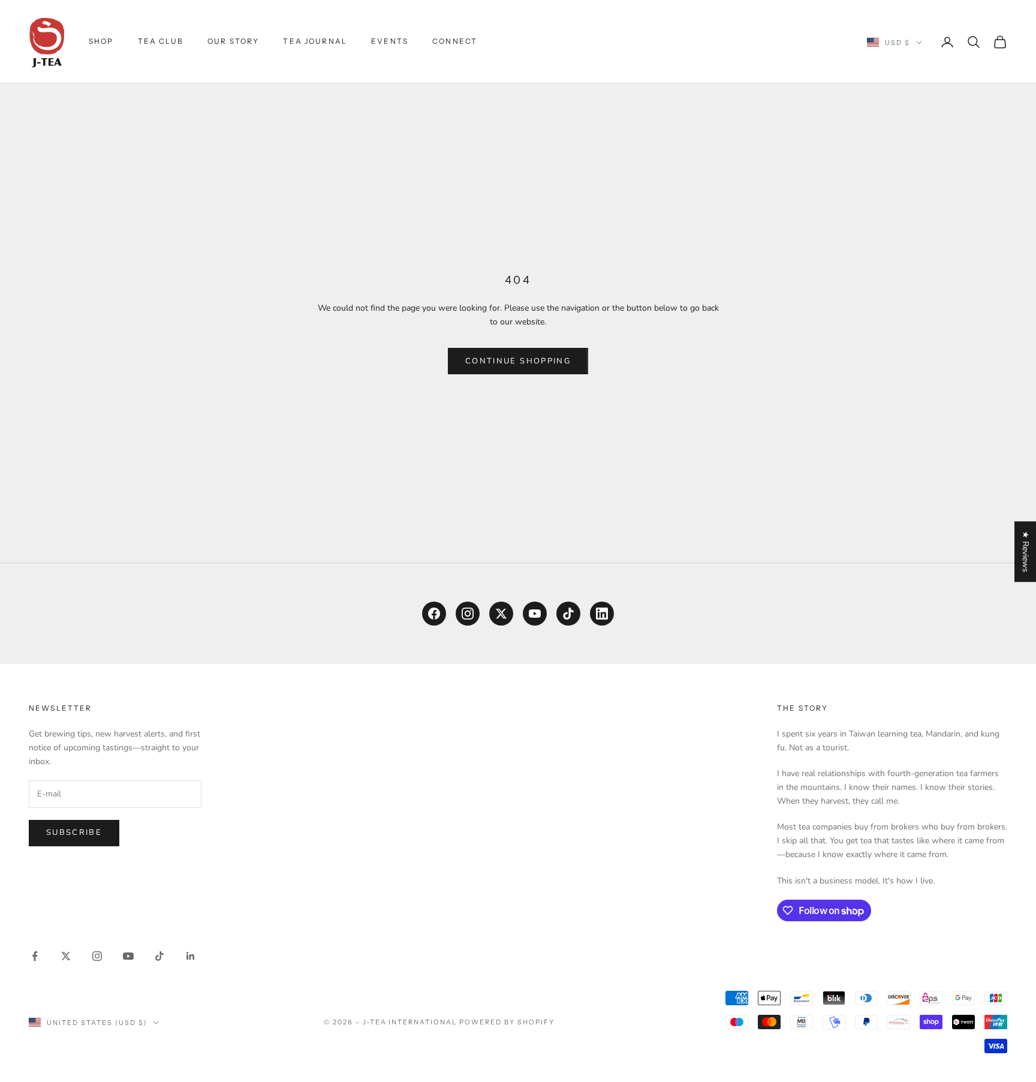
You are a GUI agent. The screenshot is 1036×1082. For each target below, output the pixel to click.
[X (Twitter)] (501, 614)
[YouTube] (535, 614)
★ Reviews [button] (1025, 551)
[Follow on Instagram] (97, 956)
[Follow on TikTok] (159, 956)
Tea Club (160, 41)
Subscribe (74, 832)
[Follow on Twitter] (66, 956)
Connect (454, 41)
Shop (101, 41)
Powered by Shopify (507, 1022)
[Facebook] (434, 614)
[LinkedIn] (602, 614)
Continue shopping (518, 361)
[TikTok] (568, 614)
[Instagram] (468, 614)
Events (389, 41)
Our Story (233, 41)
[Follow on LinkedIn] (191, 956)
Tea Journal (315, 41)
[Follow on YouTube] (128, 956)
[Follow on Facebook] (35, 956)
